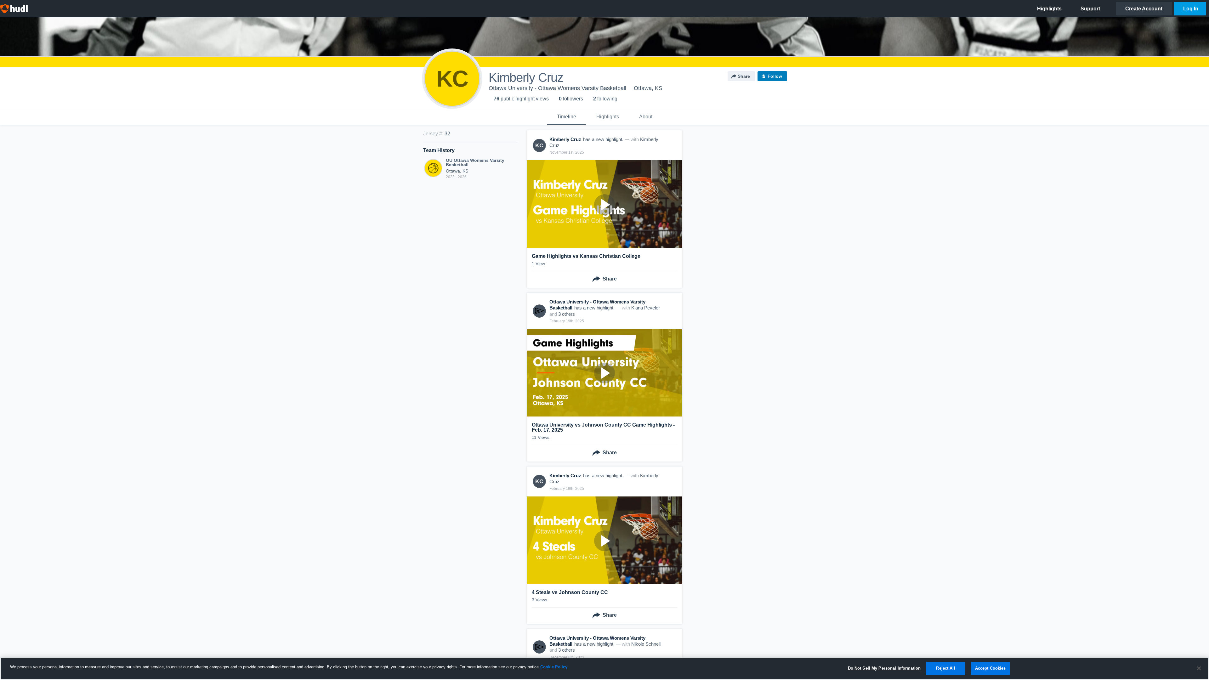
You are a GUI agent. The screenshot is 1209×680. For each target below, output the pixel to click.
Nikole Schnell (646, 644)
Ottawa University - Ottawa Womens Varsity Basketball (557, 88)
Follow (775, 76)
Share (744, 76)
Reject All (945, 668)
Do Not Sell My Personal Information (884, 668)
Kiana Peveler (645, 307)
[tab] (566, 117)
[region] (604, 669)
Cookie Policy (553, 667)
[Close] (1199, 668)
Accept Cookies (990, 668)
